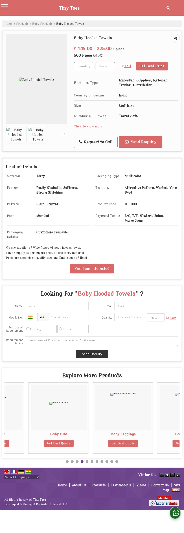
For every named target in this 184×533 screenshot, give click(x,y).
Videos (141, 485)
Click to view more (88, 126)
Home (8, 23)
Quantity (106, 317)
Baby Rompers (166, 434)
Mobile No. (16, 317)
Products (22, 23)
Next (64, 134)
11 (116, 461)
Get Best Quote (38, 443)
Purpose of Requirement (14, 329)
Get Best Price (151, 66)
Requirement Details (14, 342)
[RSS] (176, 490)
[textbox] (105, 66)
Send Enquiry (143, 142)
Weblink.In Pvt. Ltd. (54, 504)
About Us (79, 485)
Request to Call (98, 142)
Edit (127, 66)
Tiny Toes (69, 8)
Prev (9, 134)
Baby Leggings (102, 434)
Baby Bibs (38, 434)
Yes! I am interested (92, 269)
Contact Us (160, 485)
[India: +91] (31, 317)
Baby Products (42, 23)
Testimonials (121, 485)
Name (19, 306)
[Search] (168, 8)
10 (111, 461)
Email (108, 306)
